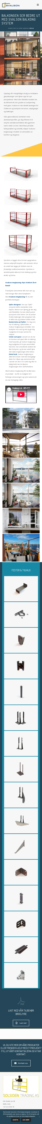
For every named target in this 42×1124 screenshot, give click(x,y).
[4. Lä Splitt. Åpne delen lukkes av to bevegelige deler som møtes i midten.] (21, 243)
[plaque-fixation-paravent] (21, 898)
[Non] (39, 1117)
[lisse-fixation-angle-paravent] (21, 691)
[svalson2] (21, 520)
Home (10, 28)
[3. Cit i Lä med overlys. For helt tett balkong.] (21, 218)
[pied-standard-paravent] (21, 846)
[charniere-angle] (21, 666)
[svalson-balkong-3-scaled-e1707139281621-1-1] (21, 548)
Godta (15, 1120)
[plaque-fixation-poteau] (21, 923)
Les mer (26, 1120)
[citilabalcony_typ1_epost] (21, 470)
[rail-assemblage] (21, 949)
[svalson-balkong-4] (21, 420)
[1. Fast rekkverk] (21, 169)
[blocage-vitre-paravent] (21, 640)
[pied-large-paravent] (21, 820)
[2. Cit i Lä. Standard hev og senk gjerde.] (21, 193)
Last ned (22, 1023)
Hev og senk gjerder (20, 28)
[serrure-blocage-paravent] (21, 975)
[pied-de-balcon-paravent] (21, 795)
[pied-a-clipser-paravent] (21, 743)
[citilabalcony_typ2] (21, 495)
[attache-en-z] (21, 588)
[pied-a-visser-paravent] (21, 769)
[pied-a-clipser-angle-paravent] (21, 717)
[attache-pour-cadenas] (21, 614)
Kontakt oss (23, 1063)
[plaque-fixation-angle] (21, 872)
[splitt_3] (21, 445)
